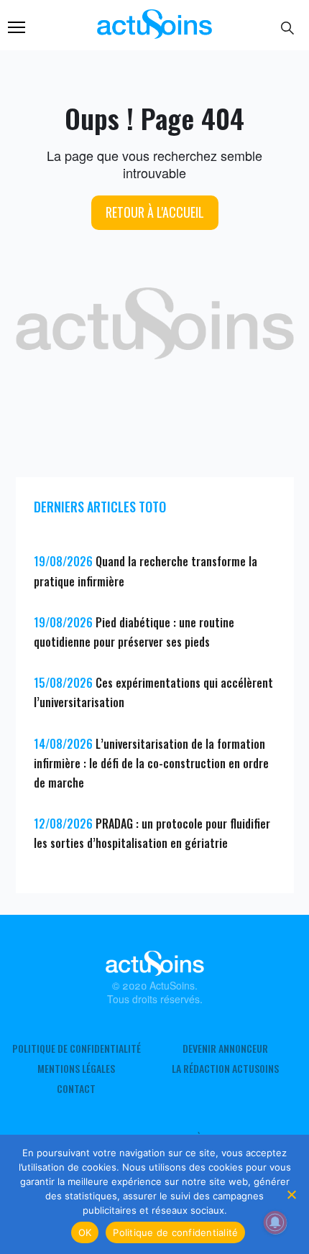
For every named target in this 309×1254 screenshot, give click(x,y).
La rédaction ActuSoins (225, 1068)
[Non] (291, 1194)
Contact (76, 1088)
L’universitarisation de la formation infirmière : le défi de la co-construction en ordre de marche (151, 763)
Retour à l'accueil (155, 212)
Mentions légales (76, 1068)
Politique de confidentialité (76, 1048)
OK (85, 1232)
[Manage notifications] (275, 1222)
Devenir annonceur (225, 1048)
